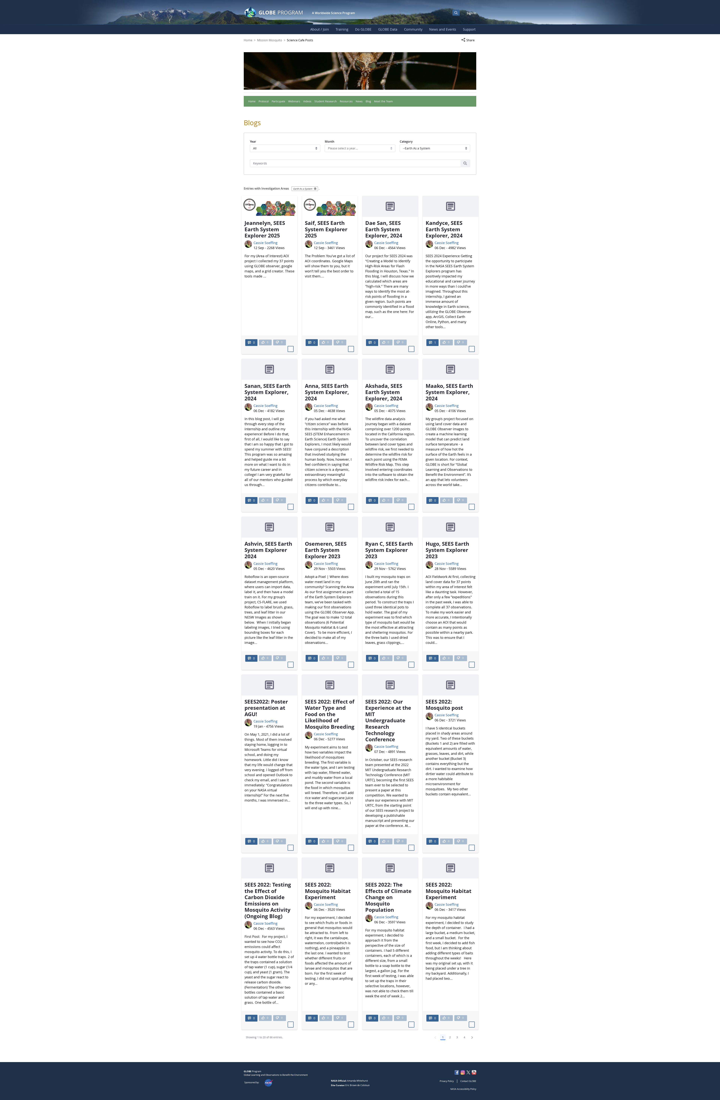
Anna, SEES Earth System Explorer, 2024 (327, 392)
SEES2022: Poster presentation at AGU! (266, 708)
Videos (307, 101)
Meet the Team (383, 101)
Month (329, 141)
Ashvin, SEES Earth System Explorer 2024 (268, 550)
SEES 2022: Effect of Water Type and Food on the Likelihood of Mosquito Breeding (329, 714)
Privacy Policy (447, 1081)
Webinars (294, 101)
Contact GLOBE (468, 1081)
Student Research (325, 101)
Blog (368, 101)
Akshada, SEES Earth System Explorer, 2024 (383, 392)
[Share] (291, 349)
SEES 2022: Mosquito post (444, 704)
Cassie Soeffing (266, 242)
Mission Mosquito (269, 40)
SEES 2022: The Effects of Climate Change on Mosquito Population (388, 897)
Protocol (264, 101)
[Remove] (315, 189)
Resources (346, 101)
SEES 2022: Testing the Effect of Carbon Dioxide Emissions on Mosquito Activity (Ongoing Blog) (267, 900)
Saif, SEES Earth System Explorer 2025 (326, 229)
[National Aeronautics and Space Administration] (268, 1082)
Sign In (471, 13)
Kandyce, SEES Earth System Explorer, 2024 (444, 229)
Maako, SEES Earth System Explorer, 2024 (449, 392)
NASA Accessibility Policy (463, 1088)
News (359, 101)
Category (406, 141)
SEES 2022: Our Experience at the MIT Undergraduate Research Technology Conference (388, 720)
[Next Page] (472, 1037)
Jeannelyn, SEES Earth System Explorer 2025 (264, 229)
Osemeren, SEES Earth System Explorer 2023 (325, 550)
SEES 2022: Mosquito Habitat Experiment (328, 891)
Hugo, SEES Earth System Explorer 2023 (447, 550)
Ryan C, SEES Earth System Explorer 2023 (389, 550)
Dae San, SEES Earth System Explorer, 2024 (383, 229)
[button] (468, 40)
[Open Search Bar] (456, 13)
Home (248, 40)
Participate (278, 101)
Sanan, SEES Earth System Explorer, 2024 (267, 392)
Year (253, 141)
